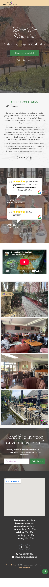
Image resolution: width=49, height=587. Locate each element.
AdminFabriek (24, 567)
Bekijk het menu (24, 60)
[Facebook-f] (21, 547)
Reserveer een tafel (24, 53)
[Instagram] (27, 547)
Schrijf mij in (37, 461)
